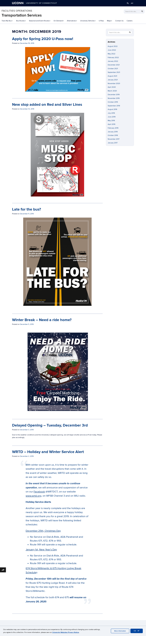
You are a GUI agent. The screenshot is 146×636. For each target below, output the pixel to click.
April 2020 (112, 87)
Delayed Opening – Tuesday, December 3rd (50, 425)
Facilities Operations (17, 10)
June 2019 (111, 117)
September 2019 (114, 106)
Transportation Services (22, 15)
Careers (129, 21)
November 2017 (113, 139)
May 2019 (111, 120)
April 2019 (111, 124)
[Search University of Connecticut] (127, 3)
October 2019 (113, 102)
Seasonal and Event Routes (39, 21)
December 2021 (113, 65)
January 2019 (113, 132)
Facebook (39, 491)
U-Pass (101, 21)
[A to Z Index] (132, 3)
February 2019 (113, 128)
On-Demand (58, 21)
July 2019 (111, 113)
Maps (109, 21)
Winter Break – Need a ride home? (42, 320)
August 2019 (112, 109)
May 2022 (111, 54)
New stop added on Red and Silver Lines (47, 104)
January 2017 (112, 143)
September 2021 (114, 72)
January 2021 (113, 80)
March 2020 (112, 91)
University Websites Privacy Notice (65, 632)
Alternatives (71, 21)
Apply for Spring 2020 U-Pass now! (42, 39)
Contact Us (119, 21)
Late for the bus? (26, 209)
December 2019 (113, 95)
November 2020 (114, 83)
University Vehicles (87, 21)
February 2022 (113, 57)
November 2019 (113, 98)
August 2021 (112, 76)
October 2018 (113, 135)
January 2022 (113, 61)
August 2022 (112, 46)
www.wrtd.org (33, 495)
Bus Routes (20, 21)
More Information (120, 631)
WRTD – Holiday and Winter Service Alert (48, 452)
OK (135, 631)
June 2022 (112, 50)
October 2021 (113, 69)
